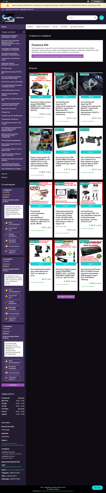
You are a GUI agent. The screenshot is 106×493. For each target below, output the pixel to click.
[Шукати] (95, 17)
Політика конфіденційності (65, 491)
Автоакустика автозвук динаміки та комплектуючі (11, 54)
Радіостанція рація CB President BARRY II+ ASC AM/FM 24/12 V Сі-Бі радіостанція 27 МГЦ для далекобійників (40, 161)
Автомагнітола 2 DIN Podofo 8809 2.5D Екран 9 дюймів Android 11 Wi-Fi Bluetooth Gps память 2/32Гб (66, 161)
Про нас (55, 26)
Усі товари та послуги (65, 296)
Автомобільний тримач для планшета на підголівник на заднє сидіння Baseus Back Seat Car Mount (91, 161)
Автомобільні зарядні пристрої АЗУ (12, 99)
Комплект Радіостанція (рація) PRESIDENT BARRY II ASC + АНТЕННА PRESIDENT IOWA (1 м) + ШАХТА (41, 106)
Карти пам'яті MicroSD (9, 108)
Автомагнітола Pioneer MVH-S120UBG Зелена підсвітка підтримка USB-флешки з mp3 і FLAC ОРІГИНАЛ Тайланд (91, 274)
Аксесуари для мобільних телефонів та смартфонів (10, 49)
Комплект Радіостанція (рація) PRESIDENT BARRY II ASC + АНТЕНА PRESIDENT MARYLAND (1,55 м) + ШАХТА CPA (66, 273)
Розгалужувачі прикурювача (11, 140)
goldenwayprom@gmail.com (15, 470)
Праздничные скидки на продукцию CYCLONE (10, 36)
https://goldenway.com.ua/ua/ (11, 467)
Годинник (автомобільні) (10, 119)
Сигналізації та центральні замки (11, 59)
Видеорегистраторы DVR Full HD (12, 72)
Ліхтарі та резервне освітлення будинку (12, 159)
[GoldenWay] (8, 17)
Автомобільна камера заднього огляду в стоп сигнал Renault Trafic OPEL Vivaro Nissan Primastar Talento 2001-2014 (13, 211)
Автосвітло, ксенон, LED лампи (12, 82)
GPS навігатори (7, 68)
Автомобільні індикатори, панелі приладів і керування (11, 164)
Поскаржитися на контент (48, 491)
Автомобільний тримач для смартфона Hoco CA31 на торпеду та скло (41, 272)
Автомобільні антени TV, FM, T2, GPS (11, 123)
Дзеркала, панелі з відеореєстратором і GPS (10, 64)
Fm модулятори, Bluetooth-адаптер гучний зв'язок (11, 104)
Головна (30, 26)
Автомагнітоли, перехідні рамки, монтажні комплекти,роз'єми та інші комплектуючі (10, 43)
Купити (40, 97)
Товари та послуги (42, 26)
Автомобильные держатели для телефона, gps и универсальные (58, 56)
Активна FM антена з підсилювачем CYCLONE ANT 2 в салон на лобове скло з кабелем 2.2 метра (13, 279)
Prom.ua (63, 487)
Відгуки (4, 177)
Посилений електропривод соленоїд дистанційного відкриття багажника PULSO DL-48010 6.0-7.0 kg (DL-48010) (40, 217)
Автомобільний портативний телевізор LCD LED (12, 86)
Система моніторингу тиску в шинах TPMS (12, 149)
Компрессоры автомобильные (12, 115)
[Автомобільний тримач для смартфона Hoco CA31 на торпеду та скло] (41, 251)
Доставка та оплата (77, 26)
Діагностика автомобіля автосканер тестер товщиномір (10, 135)
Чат (99, 487)
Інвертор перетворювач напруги (10, 94)
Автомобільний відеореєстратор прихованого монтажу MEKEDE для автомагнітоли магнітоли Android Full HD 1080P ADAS (12, 349)
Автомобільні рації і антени (11, 90)
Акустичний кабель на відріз (11, 169)
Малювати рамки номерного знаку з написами (11, 154)
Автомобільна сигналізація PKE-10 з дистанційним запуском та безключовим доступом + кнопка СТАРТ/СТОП (91, 216)
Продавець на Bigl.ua (53, 489)
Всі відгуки (13, 385)
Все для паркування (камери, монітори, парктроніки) (11, 77)
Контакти (64, 26)
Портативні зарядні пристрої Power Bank (11, 144)
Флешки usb (6, 112)
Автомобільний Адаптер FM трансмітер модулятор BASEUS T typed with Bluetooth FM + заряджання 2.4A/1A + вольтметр (66, 108)
